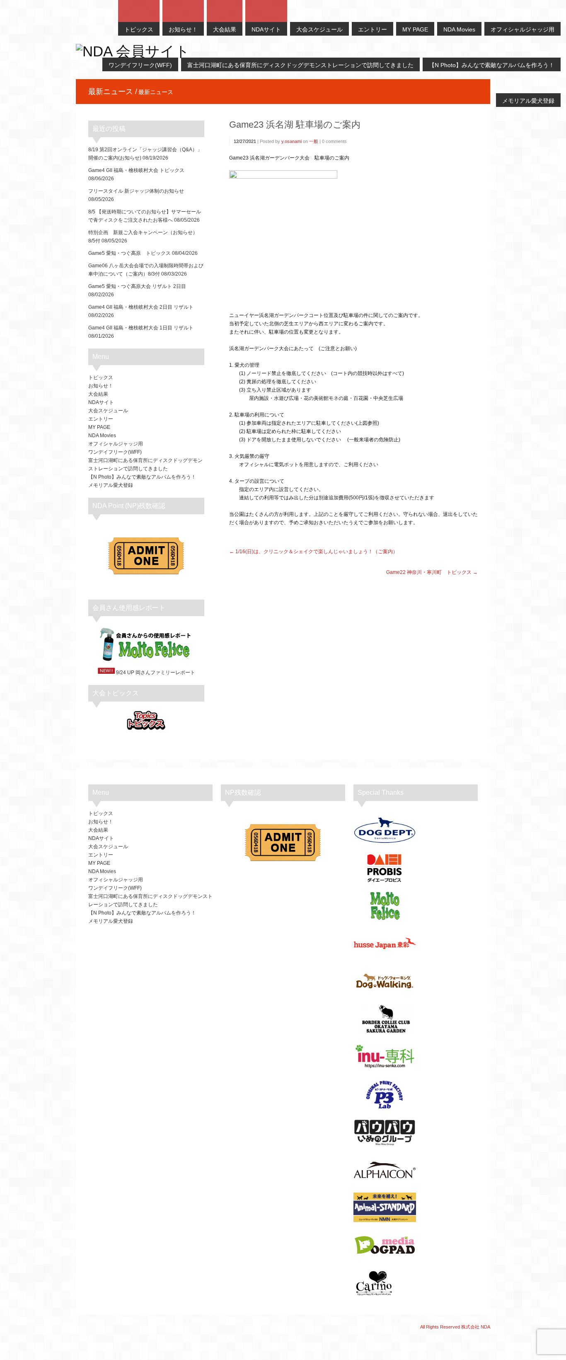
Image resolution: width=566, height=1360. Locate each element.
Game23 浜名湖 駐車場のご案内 (294, 124)
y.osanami (291, 141)
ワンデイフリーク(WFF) (115, 452)
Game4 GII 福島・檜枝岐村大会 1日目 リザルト (141, 328)
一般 (313, 141)
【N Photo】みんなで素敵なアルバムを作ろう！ (142, 477)
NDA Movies (102, 435)
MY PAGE (99, 427)
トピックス (100, 377)
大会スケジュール (108, 411)
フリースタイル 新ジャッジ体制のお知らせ (136, 191)
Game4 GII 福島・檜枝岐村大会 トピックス (136, 170)
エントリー (100, 419)
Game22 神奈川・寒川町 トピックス (429, 572)
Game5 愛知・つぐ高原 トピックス (129, 253)
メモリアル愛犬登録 (110, 485)
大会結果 (98, 394)
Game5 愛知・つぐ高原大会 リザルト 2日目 (137, 286)
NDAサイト (101, 402)
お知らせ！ (100, 386)
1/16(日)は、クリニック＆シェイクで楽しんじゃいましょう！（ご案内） (316, 551)
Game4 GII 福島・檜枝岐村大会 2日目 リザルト (141, 307)
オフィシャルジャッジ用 (115, 444)
